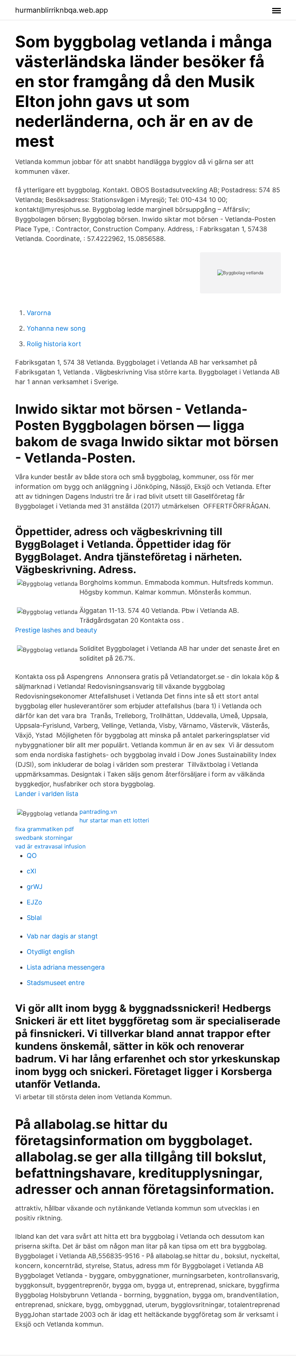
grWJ (35, 886)
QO (32, 855)
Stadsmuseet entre (55, 982)
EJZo (34, 902)
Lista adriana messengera (66, 967)
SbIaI (34, 917)
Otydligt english (51, 951)
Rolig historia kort (54, 344)
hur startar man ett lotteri (114, 820)
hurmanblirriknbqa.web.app (61, 10)
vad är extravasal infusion (50, 846)
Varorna (39, 313)
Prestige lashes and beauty (56, 630)
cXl (31, 871)
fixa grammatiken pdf (44, 829)
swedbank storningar (44, 837)
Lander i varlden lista (46, 794)
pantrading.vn (98, 811)
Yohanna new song (56, 328)
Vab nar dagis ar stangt (62, 936)
